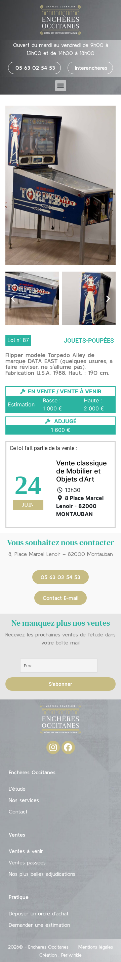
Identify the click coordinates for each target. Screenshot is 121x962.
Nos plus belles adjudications (42, 874)
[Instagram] (53, 747)
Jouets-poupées (89, 340)
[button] (60, 85)
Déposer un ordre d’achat (39, 913)
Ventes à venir (26, 851)
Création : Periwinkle (60, 955)
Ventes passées (27, 862)
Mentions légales (95, 947)
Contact (18, 811)
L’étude (17, 789)
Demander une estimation (39, 925)
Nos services (24, 800)
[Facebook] (68, 747)
